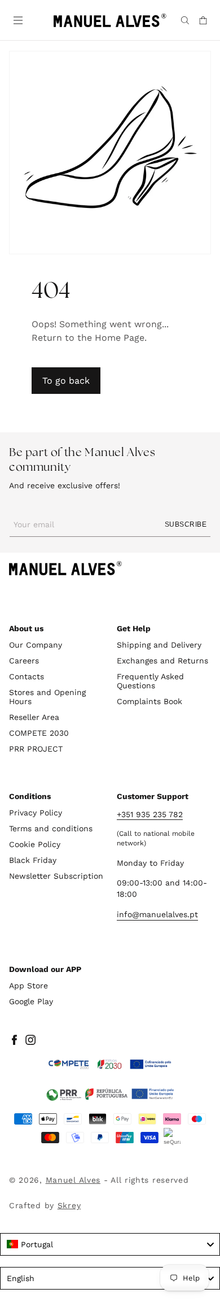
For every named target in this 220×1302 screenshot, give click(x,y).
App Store (28, 985)
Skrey (69, 1205)
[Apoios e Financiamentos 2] (110, 1094)
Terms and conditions (51, 828)
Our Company (35, 644)
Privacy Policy (35, 812)
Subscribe (185, 524)
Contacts (26, 676)
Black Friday (32, 860)
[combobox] (110, 1244)
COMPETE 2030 (39, 732)
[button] (17, 19)
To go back (66, 380)
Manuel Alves (73, 1179)
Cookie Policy (34, 844)
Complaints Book (149, 701)
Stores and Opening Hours (47, 697)
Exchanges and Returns (162, 660)
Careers (24, 660)
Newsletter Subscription (56, 875)
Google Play (31, 1001)
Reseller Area (34, 717)
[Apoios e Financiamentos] (110, 1064)
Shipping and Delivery (159, 644)
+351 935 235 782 (150, 814)
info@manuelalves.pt (157, 914)
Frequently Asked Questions (150, 681)
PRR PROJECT (36, 748)
